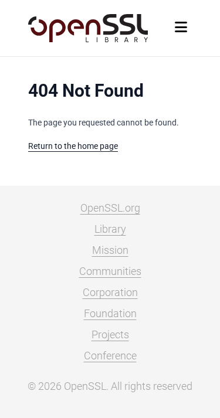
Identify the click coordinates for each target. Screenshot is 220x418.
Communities (110, 271)
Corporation (110, 292)
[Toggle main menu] (181, 28)
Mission (110, 250)
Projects (110, 334)
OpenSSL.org (110, 208)
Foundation (110, 313)
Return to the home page (73, 146)
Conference (110, 355)
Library (110, 229)
